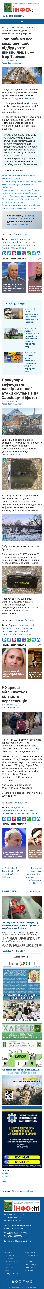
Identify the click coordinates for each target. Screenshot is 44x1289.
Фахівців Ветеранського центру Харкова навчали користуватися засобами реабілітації (21, 184)
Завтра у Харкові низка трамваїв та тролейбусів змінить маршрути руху (31, 339)
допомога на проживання (15, 809)
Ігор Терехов (24, 241)
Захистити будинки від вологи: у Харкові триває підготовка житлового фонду (22, 945)
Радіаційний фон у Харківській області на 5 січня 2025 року (10, 872)
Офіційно (9, 1267)
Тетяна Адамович (15, 63)
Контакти (29, 1270)
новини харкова (11, 244)
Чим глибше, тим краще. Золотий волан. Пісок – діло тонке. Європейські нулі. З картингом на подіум (21, 199)
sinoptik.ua (28, 1191)
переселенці (9, 813)
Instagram (25, 218)
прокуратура (9, 634)
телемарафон (18, 247)
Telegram (12, 218)
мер (34, 241)
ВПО (10, 807)
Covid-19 (9, 1258)
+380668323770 (15, 1236)
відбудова (24, 239)
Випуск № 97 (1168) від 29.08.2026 (22, 1020)
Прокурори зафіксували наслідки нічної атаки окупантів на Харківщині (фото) (34, 875)
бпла (21, 625)
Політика (9, 1255)
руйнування (24, 634)
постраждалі (21, 631)
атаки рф (13, 239)
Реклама (29, 1267)
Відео (7, 1270)
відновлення (9, 241)
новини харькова (22, 628)
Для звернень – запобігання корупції (31, 1255)
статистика (23, 813)
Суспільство (12, 27)
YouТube (12, 224)
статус (34, 813)
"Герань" (12, 625)
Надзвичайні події (24, 620)
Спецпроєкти (11, 1273)
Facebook (29, 215)
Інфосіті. (29, 98)
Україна (8, 1252)
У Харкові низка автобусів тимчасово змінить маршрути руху (30, 363)
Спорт (8, 1264)
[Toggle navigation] (22, 21)
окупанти (7, 631)
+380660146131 (15, 1217)
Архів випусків (36, 891)
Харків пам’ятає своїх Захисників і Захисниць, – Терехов (32, 316)
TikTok (24, 224)
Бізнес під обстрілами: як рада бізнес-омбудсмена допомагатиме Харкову (20, 933)
